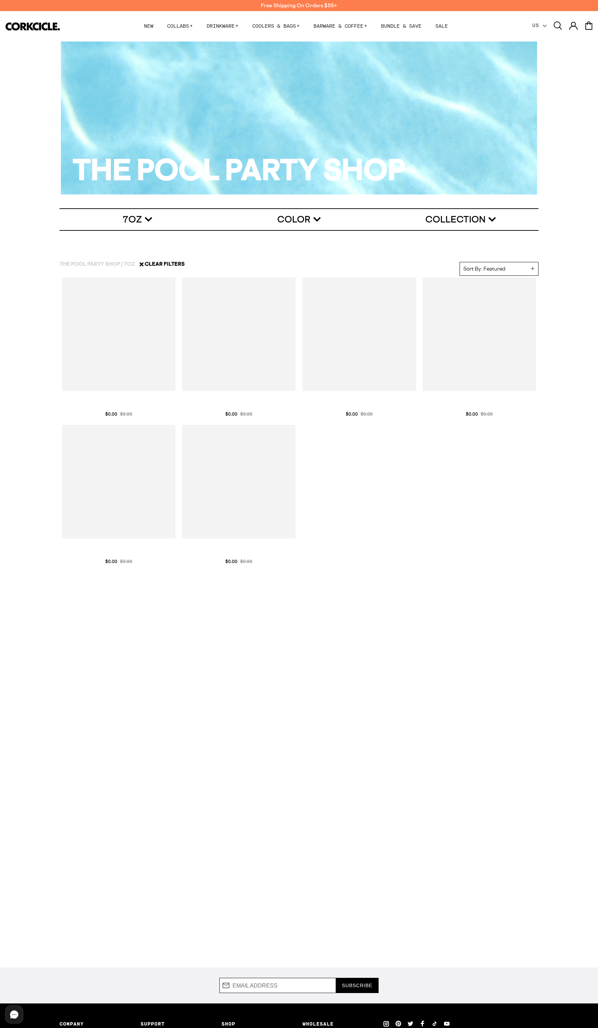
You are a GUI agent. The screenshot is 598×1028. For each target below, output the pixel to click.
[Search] (558, 26)
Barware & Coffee (340, 26)
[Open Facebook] (422, 1023)
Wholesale (318, 1024)
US (537, 25)
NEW (148, 26)
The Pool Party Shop (90, 264)
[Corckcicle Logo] (33, 26)
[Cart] (589, 26)
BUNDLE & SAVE (401, 26)
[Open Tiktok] (434, 1023)
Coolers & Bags (276, 26)
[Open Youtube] (447, 1023)
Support (153, 1024)
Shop (228, 1024)
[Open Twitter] (410, 1023)
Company (72, 1024)
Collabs (180, 26)
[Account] (573, 26)
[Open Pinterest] (398, 1023)
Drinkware (222, 26)
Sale (441, 26)
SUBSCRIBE (357, 985)
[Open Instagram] (386, 1023)
